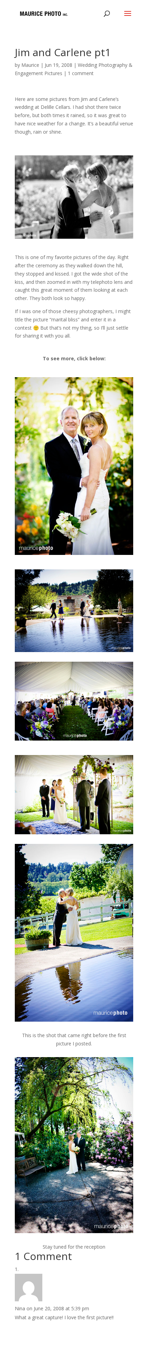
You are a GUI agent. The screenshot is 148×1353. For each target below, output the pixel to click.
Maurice (30, 65)
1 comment (81, 73)
